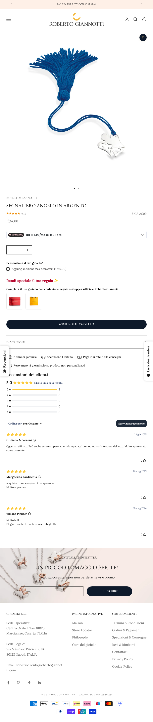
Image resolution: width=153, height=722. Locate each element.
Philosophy (80, 637)
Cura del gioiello (84, 645)
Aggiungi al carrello (76, 324)
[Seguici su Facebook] (8, 683)
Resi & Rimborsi (123, 645)
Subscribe (110, 591)
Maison (77, 623)
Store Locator (82, 630)
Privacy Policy (122, 659)
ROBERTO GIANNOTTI (21, 198)
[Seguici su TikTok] (29, 683)
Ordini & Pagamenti (127, 630)
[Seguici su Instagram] (19, 683)
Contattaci (120, 652)
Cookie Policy (122, 666)
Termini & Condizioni (128, 623)
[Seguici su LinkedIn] (39, 683)
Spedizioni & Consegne (129, 637)
